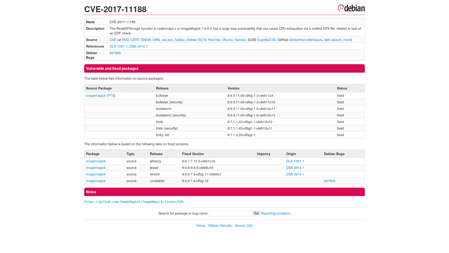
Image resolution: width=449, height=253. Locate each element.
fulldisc (180, 39)
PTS (111, 95)
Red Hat (214, 39)
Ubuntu (227, 39)
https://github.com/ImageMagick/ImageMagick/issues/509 (133, 202)
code (308, 39)
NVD (125, 39)
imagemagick (96, 95)
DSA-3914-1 (139, 46)
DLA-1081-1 (119, 46)
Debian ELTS (196, 39)
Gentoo (240, 39)
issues (317, 39)
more (347, 39)
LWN (156, 39)
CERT (135, 39)
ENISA (146, 39)
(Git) (249, 225)
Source (240, 225)
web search (332, 39)
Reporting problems (275, 213)
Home (200, 225)
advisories (296, 39)
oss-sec (167, 39)
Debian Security (220, 225)
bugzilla (262, 39)
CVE (113, 39)
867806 (115, 52)
